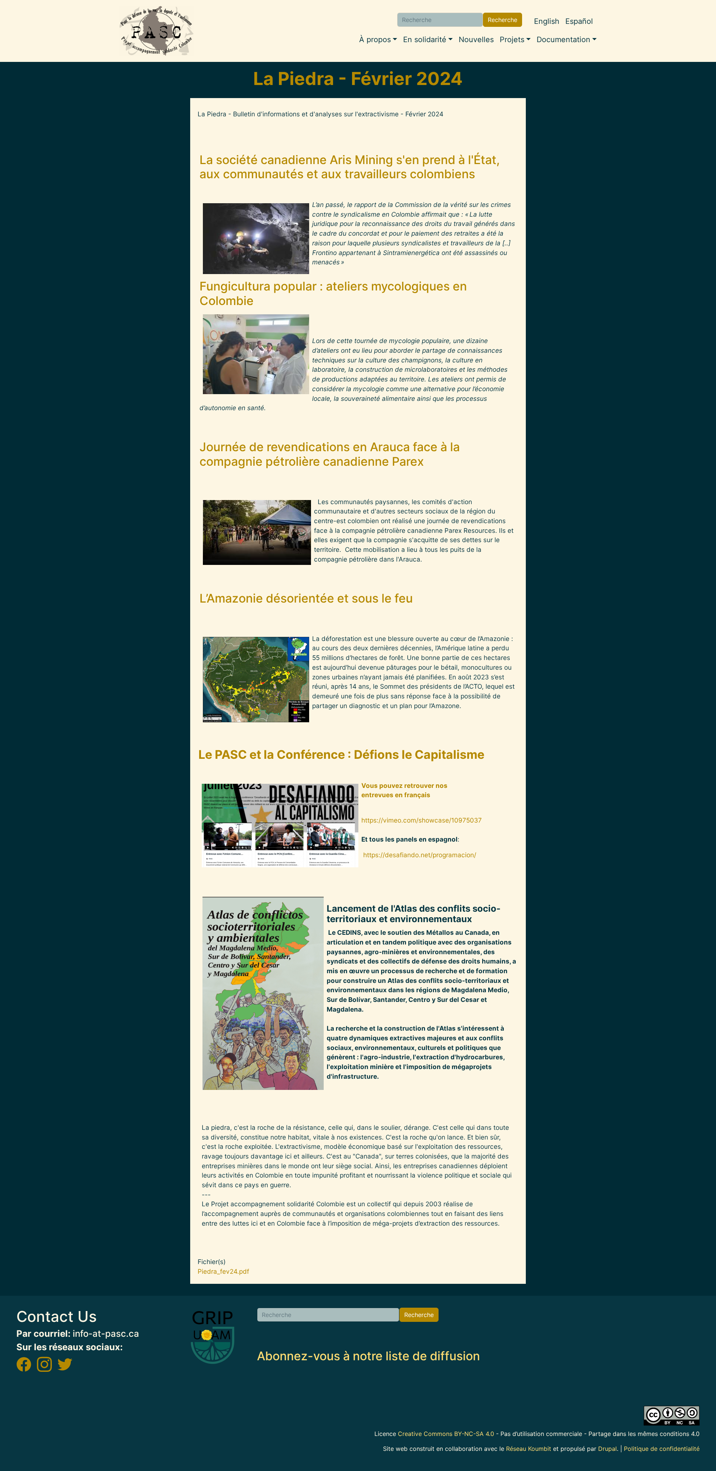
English (546, 21)
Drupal (607, 1448)
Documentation (563, 39)
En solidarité (424, 39)
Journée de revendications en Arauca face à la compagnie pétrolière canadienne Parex (330, 454)
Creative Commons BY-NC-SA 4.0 (446, 1433)
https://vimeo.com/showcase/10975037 (422, 820)
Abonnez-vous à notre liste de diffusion (368, 1356)
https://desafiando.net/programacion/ (419, 855)
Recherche (502, 19)
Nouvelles (476, 39)
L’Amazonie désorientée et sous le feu (306, 598)
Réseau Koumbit (528, 1448)
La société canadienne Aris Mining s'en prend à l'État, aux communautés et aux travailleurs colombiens (350, 167)
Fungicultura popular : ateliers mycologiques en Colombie (333, 293)
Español (579, 21)
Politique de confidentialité (662, 1448)
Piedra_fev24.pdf (223, 1271)
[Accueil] (156, 31)
